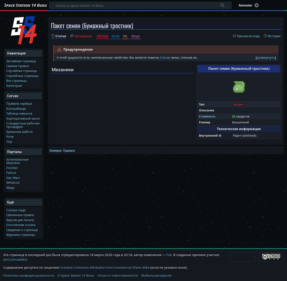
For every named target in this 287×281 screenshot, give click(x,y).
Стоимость (207, 116)
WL (125, 36)
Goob (115, 36)
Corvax (102, 36)
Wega (135, 36)
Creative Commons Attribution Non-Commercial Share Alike (104, 267)
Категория (55, 150)
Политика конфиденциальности (28, 275)
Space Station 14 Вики (25, 5)
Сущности (69, 150)
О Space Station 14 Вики (75, 275)
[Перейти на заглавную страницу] (24, 29)
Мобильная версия (156, 275)
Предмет (239, 104)
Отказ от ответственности (117, 275)
